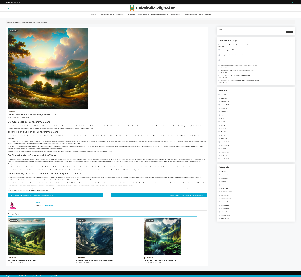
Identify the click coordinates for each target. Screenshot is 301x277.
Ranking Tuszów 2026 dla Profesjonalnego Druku (233, 55)
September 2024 (225, 152)
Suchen (220, 29)
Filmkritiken (120, 14)
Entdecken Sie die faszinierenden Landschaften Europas (94, 260)
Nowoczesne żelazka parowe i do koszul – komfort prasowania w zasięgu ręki (240, 80)
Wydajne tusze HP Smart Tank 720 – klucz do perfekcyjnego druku (237, 70)
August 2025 (224, 115)
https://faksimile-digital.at (47, 205)
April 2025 (223, 128)
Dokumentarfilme (106, 14)
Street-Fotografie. (205, 14)
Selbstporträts (224, 212)
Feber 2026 (223, 94)
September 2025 (225, 111)
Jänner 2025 (224, 138)
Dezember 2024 (225, 142)
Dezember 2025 (225, 101)
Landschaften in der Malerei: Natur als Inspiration (160, 260)
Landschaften (143, 14)
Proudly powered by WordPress (31, 276)
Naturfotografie (224, 201)
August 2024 (224, 155)
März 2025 (223, 132)
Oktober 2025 (224, 108)
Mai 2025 (223, 125)
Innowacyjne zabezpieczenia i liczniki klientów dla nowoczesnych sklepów (239, 65)
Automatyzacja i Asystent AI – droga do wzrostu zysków (235, 44)
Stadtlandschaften (225, 215)
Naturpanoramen (225, 205)
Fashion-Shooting (225, 178)
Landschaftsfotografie (158, 14)
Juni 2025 (223, 121)
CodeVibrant (55, 276)
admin (23, 117)
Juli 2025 (223, 118)
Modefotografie (175, 14)
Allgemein (93, 14)
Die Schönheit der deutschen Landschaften (22, 260)
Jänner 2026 (224, 98)
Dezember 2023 (225, 158)
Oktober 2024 (224, 148)
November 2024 (225, 145)
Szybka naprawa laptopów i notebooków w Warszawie (234, 60)
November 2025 (225, 105)
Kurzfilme (131, 14)
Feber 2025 (223, 135)
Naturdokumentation (226, 198)
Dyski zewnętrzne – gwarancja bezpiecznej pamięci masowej (236, 75)
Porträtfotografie (190, 14)
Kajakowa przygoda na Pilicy (228, 50)
